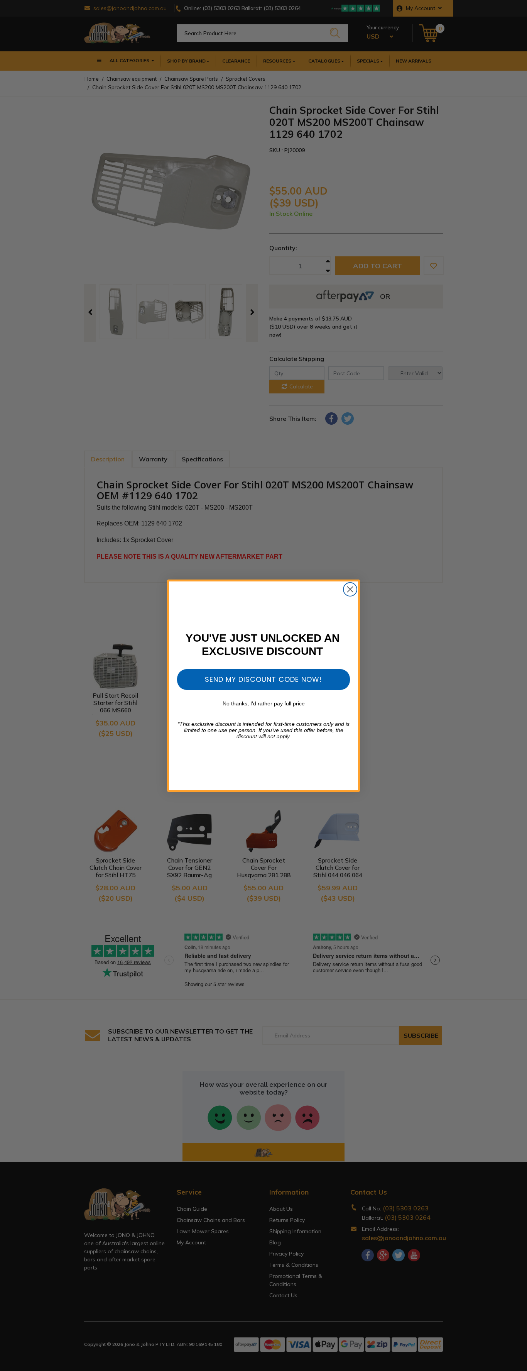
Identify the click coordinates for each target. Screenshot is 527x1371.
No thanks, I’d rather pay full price (264, 703)
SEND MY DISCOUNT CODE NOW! (263, 679)
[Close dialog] (350, 589)
